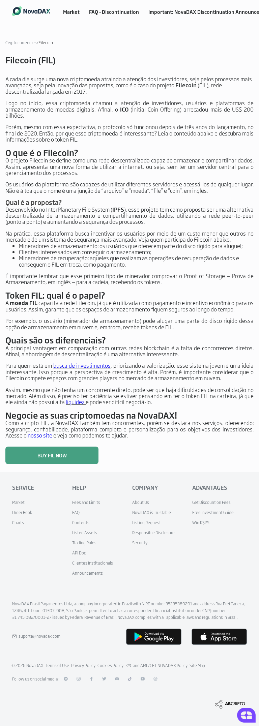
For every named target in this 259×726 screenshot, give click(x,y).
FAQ (76, 512)
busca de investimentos (82, 365)
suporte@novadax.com (39, 636)
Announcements (87, 573)
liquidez (75, 402)
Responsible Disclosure (153, 533)
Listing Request (146, 522)
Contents (80, 522)
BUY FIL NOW (52, 455)
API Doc (79, 553)
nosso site (40, 435)
